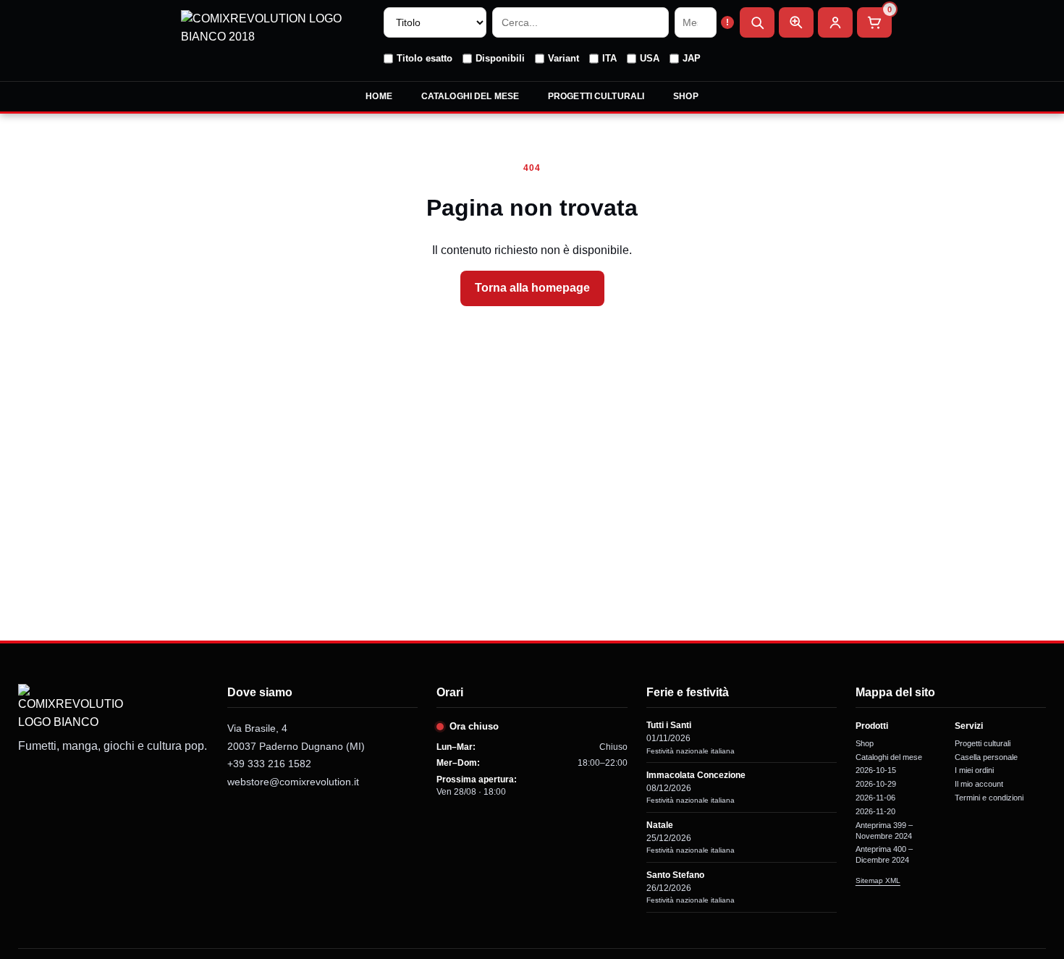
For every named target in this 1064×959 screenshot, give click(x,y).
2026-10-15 (876, 770)
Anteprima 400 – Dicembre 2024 (884, 854)
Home (379, 96)
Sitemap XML (878, 880)
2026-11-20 (875, 811)
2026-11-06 (875, 797)
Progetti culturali (596, 96)
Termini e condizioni (989, 797)
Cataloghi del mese (470, 96)
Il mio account (979, 784)
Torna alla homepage (532, 288)
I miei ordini (974, 770)
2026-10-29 (876, 784)
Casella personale (986, 757)
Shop (685, 96)
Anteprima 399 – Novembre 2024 (884, 830)
